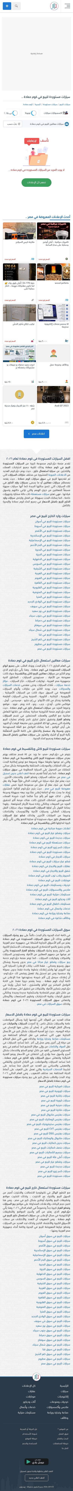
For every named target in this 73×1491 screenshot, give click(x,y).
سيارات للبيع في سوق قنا (56, 1349)
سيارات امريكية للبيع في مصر (54, 1086)
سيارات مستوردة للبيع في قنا (54, 634)
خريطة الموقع (31, 1439)
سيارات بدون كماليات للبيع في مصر (51, 1143)
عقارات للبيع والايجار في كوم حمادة (51, 866)
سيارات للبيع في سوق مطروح (54, 1359)
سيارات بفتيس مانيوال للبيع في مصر (50, 1114)
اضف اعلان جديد (36, 1478)
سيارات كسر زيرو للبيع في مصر (54, 1171)
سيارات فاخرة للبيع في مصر (55, 1110)
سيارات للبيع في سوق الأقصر (54, 1245)
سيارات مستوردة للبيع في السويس (51, 564)
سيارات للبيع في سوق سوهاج (54, 1340)
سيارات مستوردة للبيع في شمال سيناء (49, 630)
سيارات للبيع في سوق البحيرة (54, 1264)
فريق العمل (63, 1434)
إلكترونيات (63, 1396)
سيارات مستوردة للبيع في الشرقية (52, 568)
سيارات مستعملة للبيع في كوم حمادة (49, 842)
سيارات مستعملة (40, 494)
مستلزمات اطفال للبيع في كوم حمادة (50, 904)
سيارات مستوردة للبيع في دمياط (52, 620)
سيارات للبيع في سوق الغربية (54, 1288)
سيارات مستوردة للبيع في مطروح (52, 644)
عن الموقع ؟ (63, 1429)
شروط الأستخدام (29, 1434)
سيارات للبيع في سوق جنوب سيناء (51, 1330)
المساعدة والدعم (29, 1444)
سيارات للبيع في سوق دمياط (54, 1335)
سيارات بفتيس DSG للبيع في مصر (52, 1133)
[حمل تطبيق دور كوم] (36, 1461)
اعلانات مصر (38, 433)
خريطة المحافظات (60, 1444)
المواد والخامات (57, 1046)
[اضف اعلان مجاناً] (7, 6)
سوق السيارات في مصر (49, 1004)
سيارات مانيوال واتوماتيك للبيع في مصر (49, 1138)
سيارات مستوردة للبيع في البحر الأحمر (50, 545)
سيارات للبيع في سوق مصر (55, 1363)
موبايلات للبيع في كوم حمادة (54, 880)
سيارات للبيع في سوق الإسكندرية (52, 1250)
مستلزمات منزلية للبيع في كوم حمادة (50, 894)
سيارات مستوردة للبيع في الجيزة (53, 554)
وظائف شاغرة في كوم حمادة (54, 918)
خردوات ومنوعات (59, 1402)
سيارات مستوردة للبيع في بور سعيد (51, 611)
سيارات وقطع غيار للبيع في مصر (53, 1162)
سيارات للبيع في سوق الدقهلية (53, 1274)
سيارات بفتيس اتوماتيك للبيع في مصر (50, 1119)
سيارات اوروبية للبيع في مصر (54, 1091)
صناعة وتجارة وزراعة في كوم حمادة (51, 913)
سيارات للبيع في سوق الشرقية (53, 1283)
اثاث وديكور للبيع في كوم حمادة (52, 899)
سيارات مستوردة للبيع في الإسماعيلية (49, 540)
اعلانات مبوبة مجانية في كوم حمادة (50, 828)
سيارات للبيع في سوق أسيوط (54, 1241)
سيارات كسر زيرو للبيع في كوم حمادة (50, 847)
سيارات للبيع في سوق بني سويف (52, 1321)
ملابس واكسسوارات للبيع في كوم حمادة (48, 890)
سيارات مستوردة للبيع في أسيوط (52, 526)
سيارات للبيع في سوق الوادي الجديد (50, 1316)
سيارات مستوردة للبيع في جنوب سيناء (49, 616)
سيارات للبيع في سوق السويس (53, 1278)
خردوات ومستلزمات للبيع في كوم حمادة (48, 885)
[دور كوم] (36, 1377)
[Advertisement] (36, 54)
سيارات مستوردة (50, 104)
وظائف (64, 1418)
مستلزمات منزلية (26, 1412)
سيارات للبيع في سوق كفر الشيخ (52, 1354)
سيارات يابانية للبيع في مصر (55, 1096)
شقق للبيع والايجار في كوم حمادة (51, 871)
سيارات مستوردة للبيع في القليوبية (51, 587)
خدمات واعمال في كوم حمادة (53, 908)
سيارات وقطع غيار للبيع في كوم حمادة (49, 833)
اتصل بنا (65, 1448)
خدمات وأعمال (27, 1407)
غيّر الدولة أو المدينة (28, 1429)
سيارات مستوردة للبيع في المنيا (53, 597)
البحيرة (38, 104)
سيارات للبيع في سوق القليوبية (53, 1302)
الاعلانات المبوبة (57, 475)
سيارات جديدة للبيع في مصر (55, 1166)
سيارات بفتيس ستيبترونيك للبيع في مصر (48, 1124)
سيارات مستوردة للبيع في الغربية (52, 573)
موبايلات (30, 1396)
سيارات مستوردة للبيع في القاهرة (52, 583)
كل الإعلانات (28, 1386)
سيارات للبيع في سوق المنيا (55, 1311)
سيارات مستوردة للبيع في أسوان (52, 521)
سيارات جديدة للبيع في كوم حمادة (51, 838)
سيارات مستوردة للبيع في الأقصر (52, 531)
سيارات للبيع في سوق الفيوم (54, 1293)
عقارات (31, 1391)
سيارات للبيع (65, 104)
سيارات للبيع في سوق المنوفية (53, 1307)
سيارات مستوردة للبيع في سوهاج (52, 625)
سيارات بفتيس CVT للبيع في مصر (52, 1129)
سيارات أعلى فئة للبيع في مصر (54, 1157)
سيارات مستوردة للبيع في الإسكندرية (50, 535)
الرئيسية (64, 1386)
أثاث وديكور (29, 1402)
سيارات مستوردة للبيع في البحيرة (52, 550)
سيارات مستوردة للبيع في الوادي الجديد (49, 601)
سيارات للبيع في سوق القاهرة (54, 1297)
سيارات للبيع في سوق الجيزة (55, 1269)
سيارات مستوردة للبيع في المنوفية (51, 592)
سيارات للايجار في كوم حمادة (54, 857)
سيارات (64, 1391)
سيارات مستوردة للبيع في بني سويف (50, 606)
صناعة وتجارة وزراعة (57, 1412)
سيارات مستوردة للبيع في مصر (53, 649)
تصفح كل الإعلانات (36, 182)
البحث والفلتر (62, 1439)
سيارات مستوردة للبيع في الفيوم (52, 578)
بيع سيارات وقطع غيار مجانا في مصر (48, 962)
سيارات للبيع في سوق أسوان (54, 1236)
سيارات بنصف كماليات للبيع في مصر (51, 1147)
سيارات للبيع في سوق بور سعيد (53, 1326)
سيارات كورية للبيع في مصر (55, 1100)
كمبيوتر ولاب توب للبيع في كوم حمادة (49, 875)
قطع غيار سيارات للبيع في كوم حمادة (50, 861)
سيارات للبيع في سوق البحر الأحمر (52, 1260)
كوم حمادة (28, 104)
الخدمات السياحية (52, 1069)
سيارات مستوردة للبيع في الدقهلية (51, 559)
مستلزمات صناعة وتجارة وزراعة (53, 1039)
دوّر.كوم (22, 1487)
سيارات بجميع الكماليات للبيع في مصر (50, 1152)
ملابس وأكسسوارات (57, 1407)
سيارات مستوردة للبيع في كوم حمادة (50, 852)
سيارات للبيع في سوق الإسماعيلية (51, 1255)
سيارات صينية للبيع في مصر (55, 1105)
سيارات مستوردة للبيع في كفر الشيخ (50, 639)
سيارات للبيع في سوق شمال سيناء (51, 1344)
